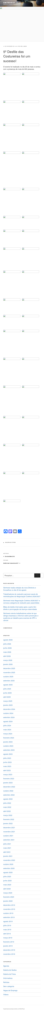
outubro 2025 (8, 676)
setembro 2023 (9, 750)
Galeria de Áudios (10, 970)
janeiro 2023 (8, 782)
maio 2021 (7, 848)
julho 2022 (7, 803)
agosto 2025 (8, 684)
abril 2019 (7, 933)
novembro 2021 (9, 831)
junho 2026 (7, 648)
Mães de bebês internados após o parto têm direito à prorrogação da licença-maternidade (20, 608)
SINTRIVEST (9, 2)
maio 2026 (7, 652)
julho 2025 (7, 689)
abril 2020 (7, 889)
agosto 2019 (8, 921)
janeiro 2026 (8, 664)
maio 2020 (7, 884)
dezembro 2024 (9, 709)
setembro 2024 (9, 717)
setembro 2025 (9, 680)
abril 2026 (7, 656)
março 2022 (7, 815)
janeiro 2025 (8, 705)
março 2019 (7, 938)
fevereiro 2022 (8, 819)
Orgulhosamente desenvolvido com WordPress (14, 1009)
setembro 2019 (9, 917)
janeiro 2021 (8, 856)
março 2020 (7, 893)
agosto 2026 (8, 640)
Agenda (6, 966)
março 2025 (7, 701)
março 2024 (7, 733)
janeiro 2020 (8, 901)
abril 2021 (7, 852)
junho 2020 (7, 880)
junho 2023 (7, 762)
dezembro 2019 (9, 905)
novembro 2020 (9, 860)
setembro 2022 (9, 795)
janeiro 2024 (8, 742)
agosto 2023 (8, 754)
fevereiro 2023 (8, 778)
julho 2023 (7, 758)
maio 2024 (7, 729)
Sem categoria (8, 986)
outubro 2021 (8, 835)
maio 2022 (7, 807)
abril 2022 (7, 811)
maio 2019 (7, 929)
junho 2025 (7, 693)
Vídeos (5, 994)
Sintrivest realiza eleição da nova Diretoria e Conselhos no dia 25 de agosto (19, 588)
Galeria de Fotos (10, 542)
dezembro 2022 (9, 787)
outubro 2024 (8, 713)
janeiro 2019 (8, 946)
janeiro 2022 (8, 823)
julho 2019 (7, 925)
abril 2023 (7, 770)
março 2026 (7, 660)
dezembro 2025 (9, 668)
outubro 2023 (8, 746)
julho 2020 (7, 876)
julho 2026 (7, 644)
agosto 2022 (8, 799)
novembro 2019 (9, 909)
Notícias (6, 982)
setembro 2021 (9, 840)
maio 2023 (7, 766)
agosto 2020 (8, 872)
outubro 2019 (8, 913)
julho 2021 (7, 844)
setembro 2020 (9, 868)
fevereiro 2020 (8, 897)
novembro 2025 (9, 672)
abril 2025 (7, 697)
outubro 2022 (8, 791)
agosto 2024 (8, 721)
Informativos (7, 978)
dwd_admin (23, 46)
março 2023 (7, 774)
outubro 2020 (8, 864)
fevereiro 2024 (8, 738)
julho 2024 (7, 725)
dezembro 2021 (9, 827)
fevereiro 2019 (8, 942)
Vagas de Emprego (10, 990)
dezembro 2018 (9, 950)
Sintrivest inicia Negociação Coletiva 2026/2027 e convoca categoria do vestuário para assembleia (21, 601)
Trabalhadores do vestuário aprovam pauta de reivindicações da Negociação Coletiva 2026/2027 (21, 595)
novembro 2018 (9, 954)
